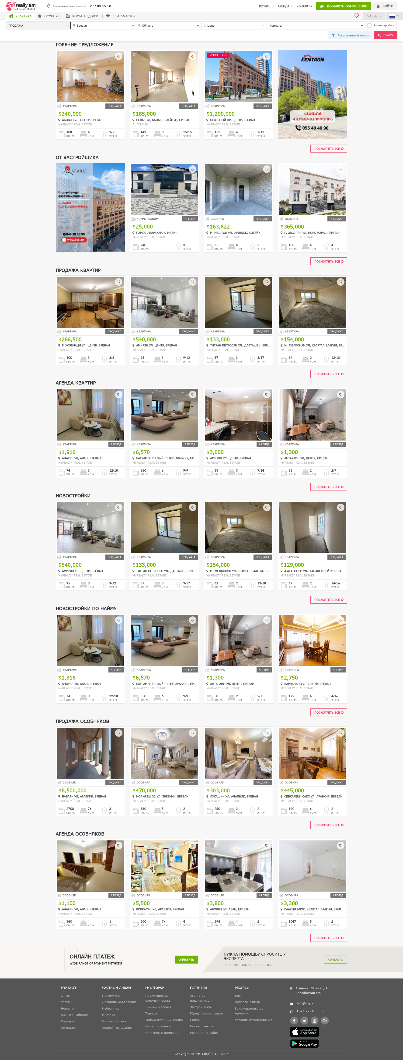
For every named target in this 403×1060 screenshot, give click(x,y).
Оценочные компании (162, 1033)
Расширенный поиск (352, 35)
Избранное (110, 1008)
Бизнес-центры (202, 1026)
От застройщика (158, 1026)
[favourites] (356, 16)
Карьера (67, 1021)
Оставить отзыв (114, 1021)
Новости (67, 1008)
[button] (38, 25)
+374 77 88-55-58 (310, 1011)
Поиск (387, 35)
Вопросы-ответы (248, 1002)
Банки (195, 1020)
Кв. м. (70, 136)
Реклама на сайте (204, 1033)
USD (374, 16)
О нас (65, 995)
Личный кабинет (158, 1007)
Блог (238, 995)
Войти (387, 6)
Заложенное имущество (164, 1020)
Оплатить (186, 959)
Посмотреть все (327, 148)
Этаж (113, 136)
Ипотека (108, 1015)
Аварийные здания (117, 1027)
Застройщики (200, 1007)
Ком (91, 136)
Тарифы (151, 1013)
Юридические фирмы (206, 1013)
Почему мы (111, 995)
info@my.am (306, 1003)
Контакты (304, 6)
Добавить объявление (346, 6)
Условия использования (253, 1020)
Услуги (66, 1002)
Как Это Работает (74, 1015)
